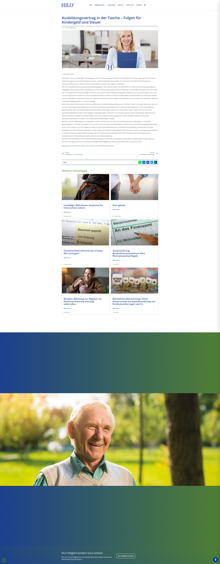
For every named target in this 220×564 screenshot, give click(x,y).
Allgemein (72, 28)
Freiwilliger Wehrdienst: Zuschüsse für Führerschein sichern (83, 206)
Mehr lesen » (67, 212)
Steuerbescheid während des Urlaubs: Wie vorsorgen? (83, 252)
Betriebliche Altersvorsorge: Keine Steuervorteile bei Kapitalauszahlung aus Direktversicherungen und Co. (134, 301)
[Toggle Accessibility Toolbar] (215, 559)
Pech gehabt (119, 205)
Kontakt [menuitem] (139, 5)
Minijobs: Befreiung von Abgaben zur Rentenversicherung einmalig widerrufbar (83, 301)
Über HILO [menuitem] (130, 5)
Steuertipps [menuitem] (111, 5)
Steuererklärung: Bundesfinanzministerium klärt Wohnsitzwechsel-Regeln (129, 253)
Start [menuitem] (90, 5)
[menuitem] (100, 5)
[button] (139, 162)
